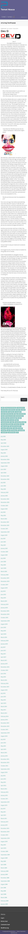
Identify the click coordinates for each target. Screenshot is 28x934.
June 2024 (3, 469)
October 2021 (4, 528)
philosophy (4, 424)
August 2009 (4, 858)
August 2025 (4, 449)
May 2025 (3, 453)
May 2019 (3, 598)
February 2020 (4, 574)
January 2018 (4, 644)
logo (17, 420)
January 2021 (4, 548)
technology (21, 430)
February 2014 (4, 716)
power (21, 424)
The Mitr (15, 28)
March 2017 (4, 660)
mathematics (5, 422)
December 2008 (5, 877)
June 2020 (3, 561)
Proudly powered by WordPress (9, 931)
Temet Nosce (8, 9)
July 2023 (3, 482)
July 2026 (3, 436)
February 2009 (4, 871)
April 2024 (3, 472)
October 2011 (4, 798)
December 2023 (5, 476)
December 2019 (5, 578)
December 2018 (5, 611)
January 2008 (4, 904)
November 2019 (5, 581)
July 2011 (3, 808)
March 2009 (4, 868)
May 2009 (3, 861)
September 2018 (5, 621)
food (3, 416)
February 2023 (4, 492)
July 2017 (3, 647)
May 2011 (3, 812)
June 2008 (3, 887)
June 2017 (3, 650)
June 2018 (3, 627)
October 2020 (4, 551)
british (23, 409)
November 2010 (5, 831)
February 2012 (4, 792)
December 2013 (5, 723)
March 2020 (4, 571)
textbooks (4, 432)
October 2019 (4, 584)
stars (8, 430)
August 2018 (4, 624)
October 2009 (4, 851)
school (20, 428)
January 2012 (4, 795)
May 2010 (3, 845)
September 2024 (5, 463)
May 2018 (3, 630)
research (9, 428)
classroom (4, 412)
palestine (17, 422)
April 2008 (3, 894)
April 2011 (3, 815)
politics (16, 424)
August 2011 (4, 805)
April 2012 (3, 785)
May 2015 (3, 700)
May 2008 (3, 891)
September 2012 (5, 769)
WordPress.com (14, 932)
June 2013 (3, 742)
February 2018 (4, 640)
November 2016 (5, 667)
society (3, 430)
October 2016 (4, 670)
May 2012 (3, 782)
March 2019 (4, 601)
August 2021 (4, 535)
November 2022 (5, 502)
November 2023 (5, 479)
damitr (3, 414)
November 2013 (5, 726)
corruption (18, 412)
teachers (14, 430)
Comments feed (5, 924)
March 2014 (4, 713)
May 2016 (3, 677)
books (17, 409)
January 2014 (4, 719)
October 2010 (4, 835)
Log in (2, 918)
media (11, 422)
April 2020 (3, 568)
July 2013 (3, 739)
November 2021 (5, 525)
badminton (11, 409)
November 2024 (5, 459)
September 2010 (5, 838)
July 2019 (3, 591)
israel (7, 418)
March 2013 (4, 752)
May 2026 (3, 439)
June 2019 (3, 594)
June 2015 (3, 696)
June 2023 (3, 486)
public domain (5, 426)
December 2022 (5, 499)
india (3, 418)
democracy (9, 414)
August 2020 (4, 555)
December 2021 (5, 522)
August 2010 (4, 841)
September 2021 (5, 532)
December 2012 (5, 759)
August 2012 (4, 772)
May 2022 (3, 515)
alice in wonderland (10, 407)
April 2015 (3, 703)
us (17, 432)
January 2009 (4, 874)
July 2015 (3, 693)
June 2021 (3, 542)
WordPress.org (5, 928)
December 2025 (5, 446)
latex (19, 418)
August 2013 (4, 736)
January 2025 (4, 456)
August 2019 (4, 588)
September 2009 (5, 854)
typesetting (12, 432)
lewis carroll (11, 420)
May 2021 (3, 545)
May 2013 (3, 746)
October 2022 (4, 505)
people (23, 422)
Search (2, 397)
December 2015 (5, 686)
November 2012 (5, 762)
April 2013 (3, 749)
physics (11, 424)
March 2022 (4, 518)
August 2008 (4, 884)
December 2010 (5, 828)
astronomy (4, 409)
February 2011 (4, 821)
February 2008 (4, 901)
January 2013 (4, 756)
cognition (11, 412)
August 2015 (4, 690)
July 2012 (3, 775)
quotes (3, 428)
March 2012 (4, 789)
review (15, 428)
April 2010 (3, 848)
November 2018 (5, 614)
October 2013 (4, 729)
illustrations (20, 416)
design (16, 414)
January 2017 (4, 663)
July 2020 (3, 558)
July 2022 (3, 512)
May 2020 (3, 565)
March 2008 (4, 897)
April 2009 (3, 864)
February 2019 (4, 604)
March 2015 (4, 706)
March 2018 (4, 637)
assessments (20, 407)
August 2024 (4, 466)
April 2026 (3, 443)
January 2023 (4, 495)
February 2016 (4, 683)
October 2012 (4, 766)
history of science (10, 416)
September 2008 (5, 881)
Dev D (4, 31)
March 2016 (4, 680)
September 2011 (5, 802)
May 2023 (3, 489)
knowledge (13, 418)
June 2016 (3, 673)
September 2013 (5, 733)
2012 (3, 407)
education (22, 414)
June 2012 (3, 779)
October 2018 (4, 617)
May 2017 (3, 654)
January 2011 (4, 825)
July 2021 (3, 538)
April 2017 (3, 657)
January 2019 (4, 607)
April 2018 (3, 634)
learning (4, 420)
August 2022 (4, 509)
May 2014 (3, 710)
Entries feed (4, 921)
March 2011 (4, 818)
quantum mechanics (16, 426)
